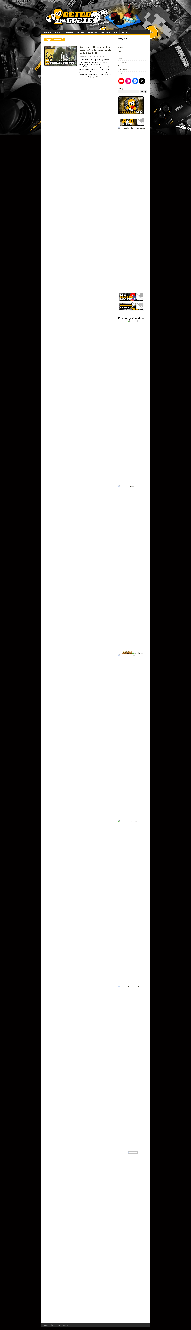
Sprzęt (120, 73)
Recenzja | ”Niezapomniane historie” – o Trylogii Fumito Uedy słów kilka (95, 50)
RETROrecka (122, 70)
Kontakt (126, 32)
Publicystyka (122, 62)
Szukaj (120, 89)
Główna (47, 32)
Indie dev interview (124, 44)
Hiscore (80, 32)
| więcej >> (94, 77)
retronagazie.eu (63, 1325)
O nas (57, 32)
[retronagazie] (95, 28)
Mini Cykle (92, 32)
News (120, 51)
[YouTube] (121, 81)
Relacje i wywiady (124, 66)
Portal (120, 59)
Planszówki (122, 55)
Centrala (105, 32)
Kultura (120, 47)
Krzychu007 (95, 56)
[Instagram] (128, 81)
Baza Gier (69, 32)
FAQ (115, 32)
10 (103, 56)
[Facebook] (135, 81)
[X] (142, 81)
